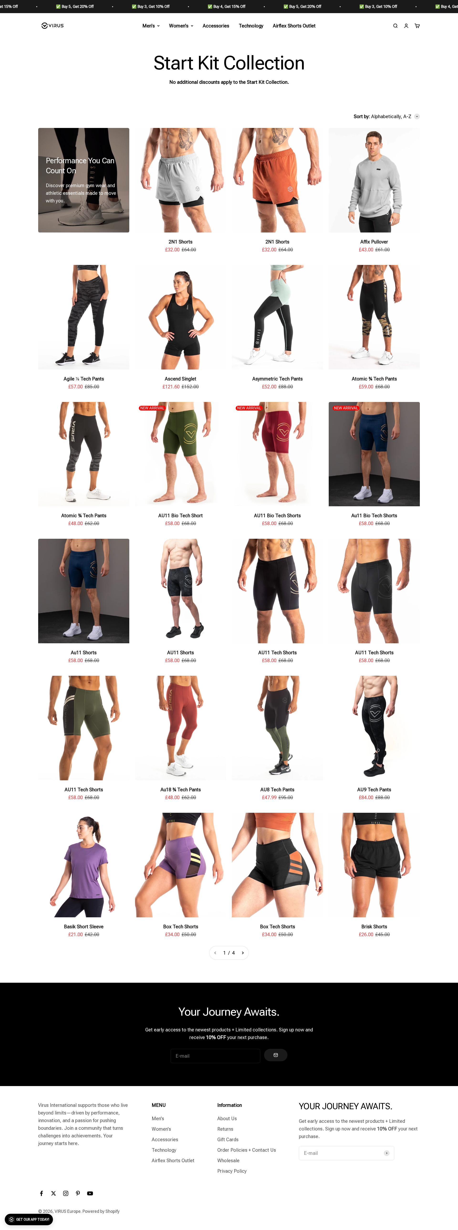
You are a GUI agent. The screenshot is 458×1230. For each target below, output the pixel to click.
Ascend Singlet (180, 379)
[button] (29, 1219)
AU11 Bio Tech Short (180, 515)
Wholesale (228, 1160)
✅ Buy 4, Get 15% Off (101, 6)
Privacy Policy (232, 1171)
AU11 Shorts (180, 652)
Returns (225, 1129)
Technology (251, 26)
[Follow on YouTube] (90, 1193)
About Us (227, 1118)
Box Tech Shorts (180, 926)
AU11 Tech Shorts (277, 652)
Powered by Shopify (101, 1211)
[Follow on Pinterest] (78, 1193)
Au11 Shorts (84, 652)
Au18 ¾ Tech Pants (181, 789)
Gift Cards (228, 1139)
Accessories (216, 26)
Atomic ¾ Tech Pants (374, 379)
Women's (178, 26)
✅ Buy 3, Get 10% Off (26, 6)
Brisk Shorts (374, 926)
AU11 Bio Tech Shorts (277, 515)
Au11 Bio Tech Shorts (374, 515)
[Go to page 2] (243, 953)
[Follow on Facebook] (41, 1193)
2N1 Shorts (181, 242)
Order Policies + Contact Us (246, 1150)
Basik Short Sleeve (84, 926)
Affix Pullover (374, 242)
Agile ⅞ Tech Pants (84, 379)
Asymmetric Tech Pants (277, 379)
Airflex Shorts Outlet (294, 26)
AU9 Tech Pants (374, 789)
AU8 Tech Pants (277, 789)
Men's (148, 26)
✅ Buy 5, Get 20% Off (177, 6)
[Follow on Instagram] (65, 1193)
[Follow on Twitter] (53, 1193)
